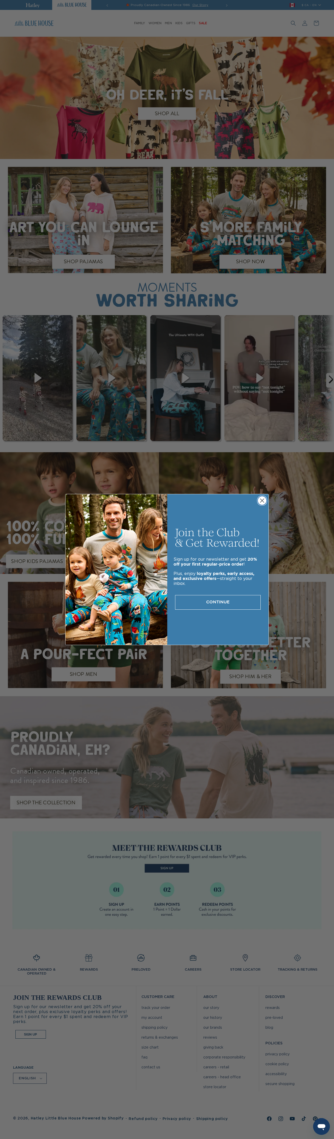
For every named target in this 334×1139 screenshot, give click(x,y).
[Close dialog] (262, 500)
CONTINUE (218, 602)
